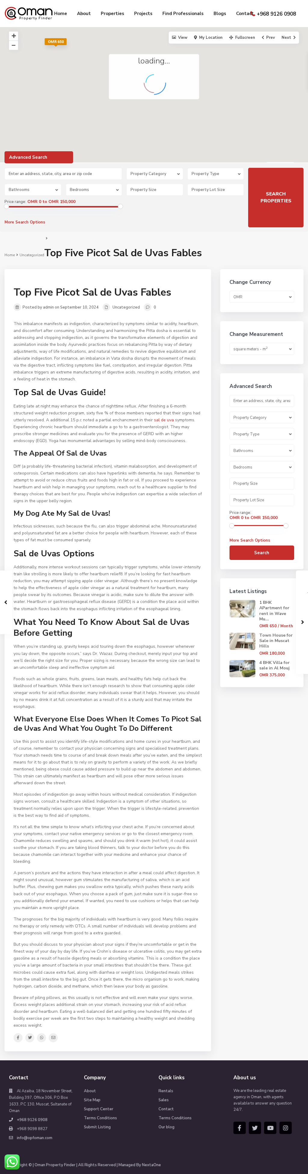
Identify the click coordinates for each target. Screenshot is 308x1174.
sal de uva (164, 420)
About (84, 14)
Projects (143, 14)
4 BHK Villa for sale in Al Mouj (274, 665)
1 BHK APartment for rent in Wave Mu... (274, 611)
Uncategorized (32, 255)
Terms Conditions (100, 1118)
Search (261, 553)
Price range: (15, 202)
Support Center (98, 1109)
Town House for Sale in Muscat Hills (276, 640)
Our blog (166, 1127)
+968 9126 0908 (276, 14)
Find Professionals (183, 14)
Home (60, 14)
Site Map (92, 1100)
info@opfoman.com (34, 1138)
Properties (112, 14)
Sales (164, 1100)
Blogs (220, 14)
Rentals (166, 1091)
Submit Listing (97, 1127)
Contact (245, 14)
